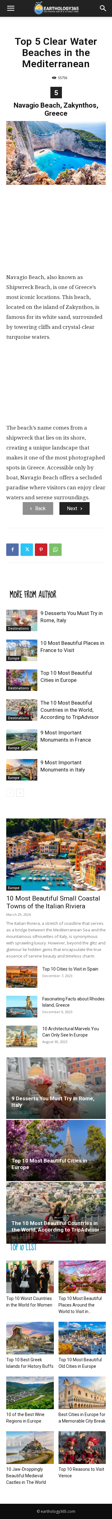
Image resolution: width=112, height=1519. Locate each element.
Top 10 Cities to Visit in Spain (70, 969)
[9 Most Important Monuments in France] (21, 740)
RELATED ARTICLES (32, 582)
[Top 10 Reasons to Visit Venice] (82, 1447)
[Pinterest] (41, 549)
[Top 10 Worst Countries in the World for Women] (30, 1276)
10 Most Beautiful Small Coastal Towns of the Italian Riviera (53, 902)
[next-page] (20, 793)
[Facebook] (12, 549)
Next (72, 508)
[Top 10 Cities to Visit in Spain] (21, 977)
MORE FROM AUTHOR (33, 594)
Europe (13, 658)
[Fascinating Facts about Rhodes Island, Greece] (21, 1007)
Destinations (18, 628)
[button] (11, 8)
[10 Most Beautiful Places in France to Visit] (21, 650)
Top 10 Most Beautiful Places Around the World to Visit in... (80, 1305)
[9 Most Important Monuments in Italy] (21, 769)
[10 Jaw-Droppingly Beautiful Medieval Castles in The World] (30, 1447)
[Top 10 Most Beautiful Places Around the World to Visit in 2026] (82, 1276)
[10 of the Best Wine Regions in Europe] (30, 1393)
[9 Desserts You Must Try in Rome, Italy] (21, 620)
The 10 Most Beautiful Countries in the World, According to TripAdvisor (69, 710)
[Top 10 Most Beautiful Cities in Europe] (21, 680)
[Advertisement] (56, 230)
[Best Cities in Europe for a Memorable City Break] (82, 1393)
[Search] (103, 8)
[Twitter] (27, 549)
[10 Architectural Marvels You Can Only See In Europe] (21, 1036)
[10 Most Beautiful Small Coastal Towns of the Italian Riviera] (56, 854)
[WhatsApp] (55, 549)
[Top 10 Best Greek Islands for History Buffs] (30, 1338)
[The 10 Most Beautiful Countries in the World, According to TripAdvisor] (21, 710)
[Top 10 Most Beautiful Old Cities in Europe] (82, 1338)
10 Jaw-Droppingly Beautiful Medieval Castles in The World (26, 1476)
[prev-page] (10, 793)
